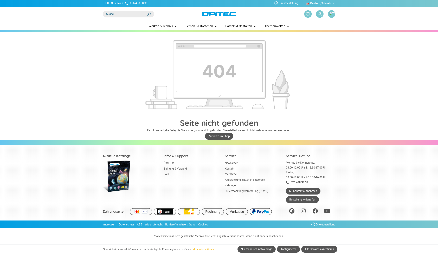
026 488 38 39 (138, 3)
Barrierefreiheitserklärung (180, 224)
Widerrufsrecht (154, 224)
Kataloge (230, 185)
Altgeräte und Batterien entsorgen (245, 179)
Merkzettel (231, 174)
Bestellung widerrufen (302, 199)
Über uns (169, 163)
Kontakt (229, 168)
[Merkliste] (308, 14)
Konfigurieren (288, 249)
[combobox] (124, 14)
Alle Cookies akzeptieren (319, 249)
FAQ (166, 174)
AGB (139, 224)
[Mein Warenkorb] (331, 14)
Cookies (203, 224)
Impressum (109, 224)
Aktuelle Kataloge (117, 156)
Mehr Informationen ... (204, 249)
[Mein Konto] (320, 14)
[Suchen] (148, 14)
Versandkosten (235, 236)
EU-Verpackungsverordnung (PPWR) (246, 191)
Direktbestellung (288, 3)
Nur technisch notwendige (256, 249)
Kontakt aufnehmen (305, 191)
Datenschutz (126, 224)
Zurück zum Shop (219, 136)
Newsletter (231, 163)
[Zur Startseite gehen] (219, 14)
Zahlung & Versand (175, 168)
